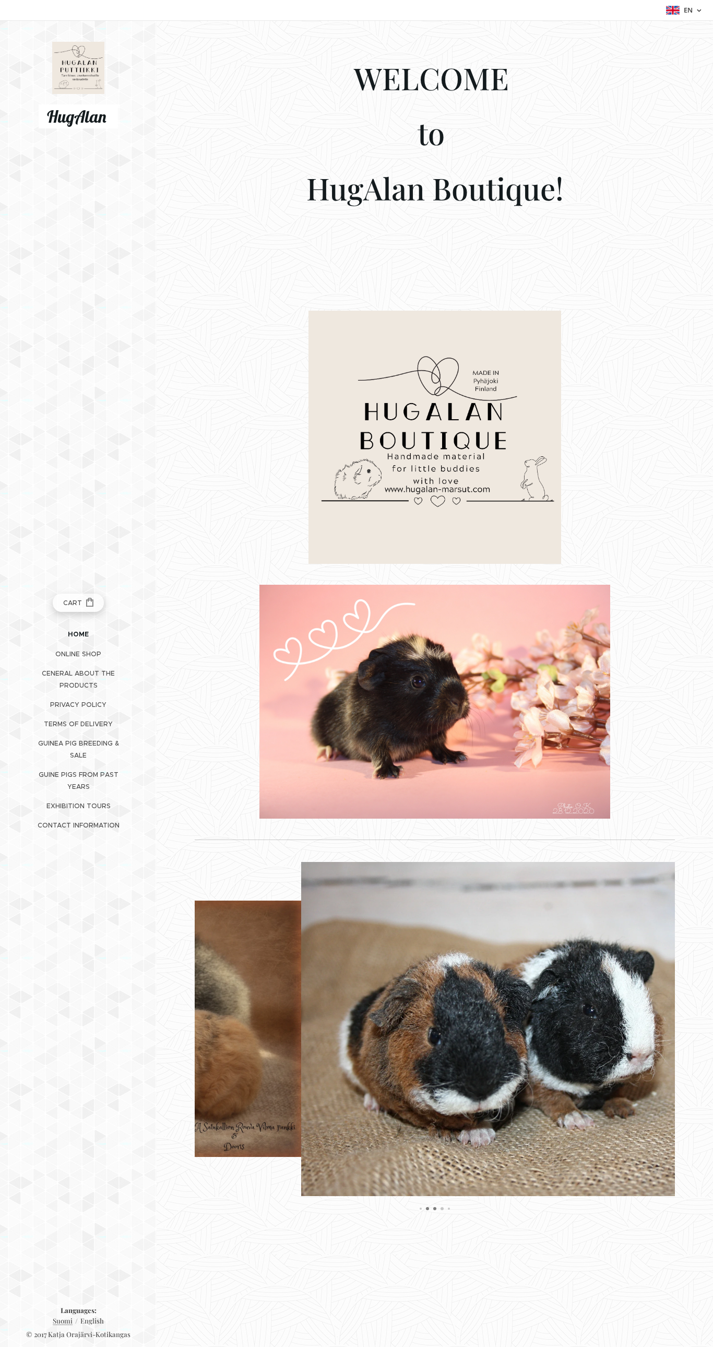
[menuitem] (78, 635)
